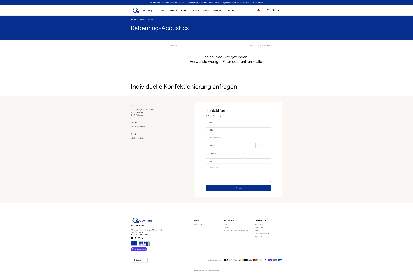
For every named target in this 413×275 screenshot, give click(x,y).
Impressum (258, 237)
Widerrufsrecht (260, 227)
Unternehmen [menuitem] (217, 10)
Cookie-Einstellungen (262, 234)
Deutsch (139, 260)
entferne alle (251, 61)
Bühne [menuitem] (162, 10)
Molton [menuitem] (194, 10)
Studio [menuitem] (172, 10)
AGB (256, 230)
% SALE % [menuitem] (206, 10)
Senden (239, 188)
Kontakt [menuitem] (231, 10)
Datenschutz (259, 224)
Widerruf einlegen (199, 224)
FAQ (225, 224)
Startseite (134, 19)
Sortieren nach (254, 46)
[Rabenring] (141, 220)
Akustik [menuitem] (183, 10)
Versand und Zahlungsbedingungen (236, 230)
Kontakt (226, 227)
